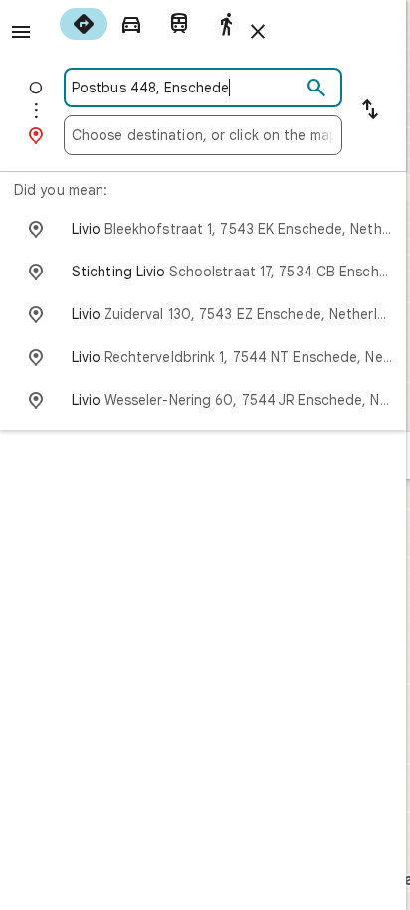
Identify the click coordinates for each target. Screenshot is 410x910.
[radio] (83, 24)
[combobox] (186, 87)
